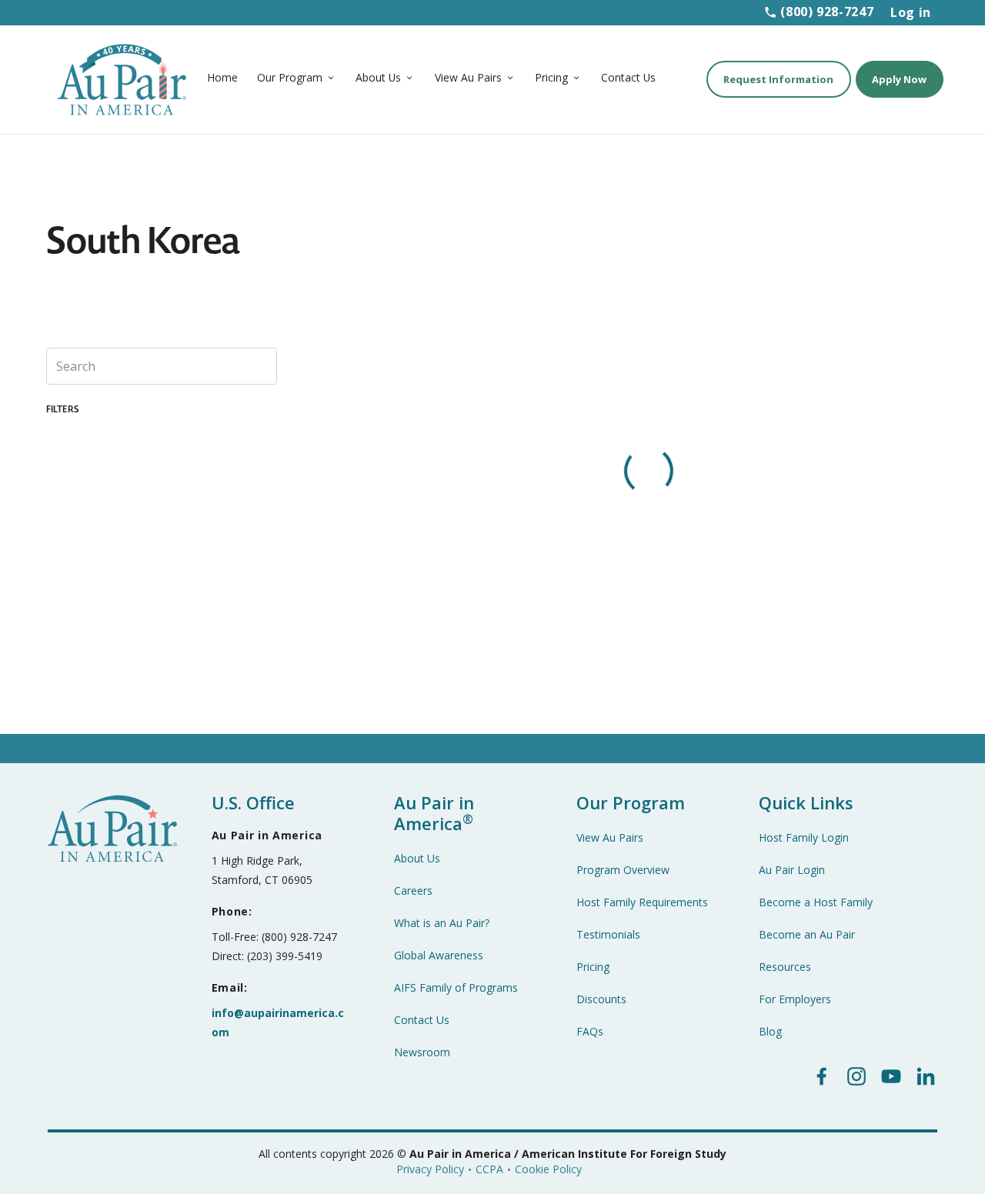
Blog (770, 1031)
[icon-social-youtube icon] (891, 1076)
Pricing (551, 77)
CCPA (489, 1169)
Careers (413, 890)
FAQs (589, 1031)
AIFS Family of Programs (456, 987)
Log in (910, 12)
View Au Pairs (468, 77)
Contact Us (628, 77)
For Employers (795, 999)
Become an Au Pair (807, 934)
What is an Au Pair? (441, 923)
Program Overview (622, 869)
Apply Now (899, 79)
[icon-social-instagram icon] (856, 1076)
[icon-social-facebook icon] (821, 1076)
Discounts (601, 999)
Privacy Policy (430, 1169)
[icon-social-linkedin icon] (925, 1076)
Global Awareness (438, 955)
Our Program (289, 77)
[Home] (124, 77)
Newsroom (422, 1052)
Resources (785, 966)
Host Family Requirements (642, 902)
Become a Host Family (816, 902)
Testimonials (608, 934)
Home (222, 77)
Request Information (778, 79)
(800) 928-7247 (826, 11)
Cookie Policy (548, 1169)
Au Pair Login (792, 869)
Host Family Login (804, 837)
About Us (378, 77)
